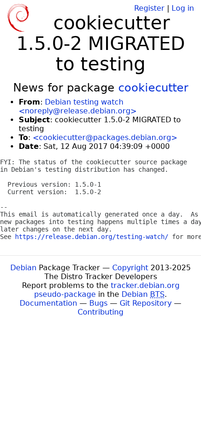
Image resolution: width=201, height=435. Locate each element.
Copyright (130, 267)
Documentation (48, 303)
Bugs (98, 303)
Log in (183, 8)
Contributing (100, 312)
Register (149, 8)
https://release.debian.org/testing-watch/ (91, 236)
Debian (23, 267)
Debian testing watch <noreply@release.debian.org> (77, 106)
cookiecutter (153, 87)
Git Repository (146, 303)
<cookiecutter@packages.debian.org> (105, 137)
